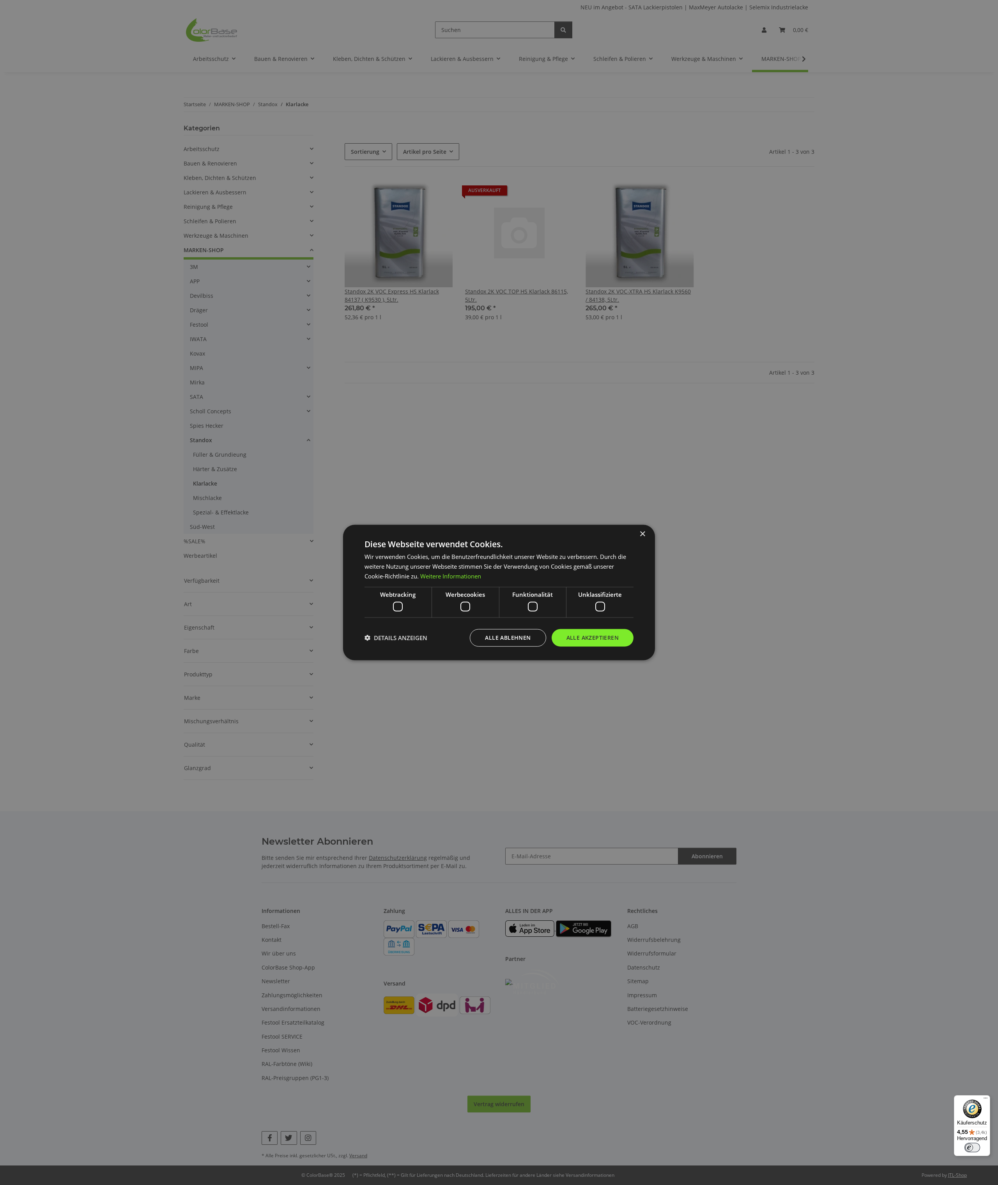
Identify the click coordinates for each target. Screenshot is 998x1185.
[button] (396, 637)
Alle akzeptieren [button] (592, 637)
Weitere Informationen (450, 576)
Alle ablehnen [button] (508, 637)
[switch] (972, 1147)
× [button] (642, 534)
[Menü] (985, 1100)
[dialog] (499, 592)
